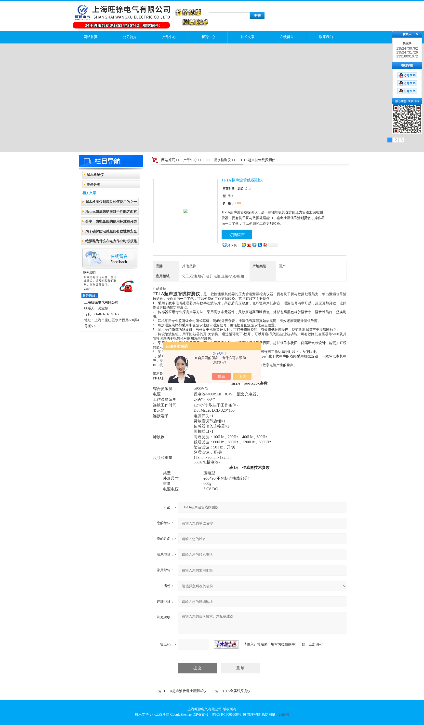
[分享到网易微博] (265, 244)
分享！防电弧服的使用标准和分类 (111, 221)
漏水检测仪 (95, 175)
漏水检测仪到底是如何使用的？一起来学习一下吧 (111, 203)
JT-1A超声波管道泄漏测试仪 (185, 691)
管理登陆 (254, 714)
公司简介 (130, 37)
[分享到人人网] (259, 244)
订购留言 (237, 235)
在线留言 (287, 37)
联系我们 (326, 37)
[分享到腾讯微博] (254, 244)
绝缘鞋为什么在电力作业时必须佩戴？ (111, 242)
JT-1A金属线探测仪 (236, 691)
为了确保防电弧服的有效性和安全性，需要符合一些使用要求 (111, 232)
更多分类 (93, 184)
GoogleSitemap (181, 714)
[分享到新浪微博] (249, 244)
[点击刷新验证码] (226, 644)
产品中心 (169, 37)
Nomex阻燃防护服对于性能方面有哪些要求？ (111, 213)
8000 (237, 203)
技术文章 (247, 37)
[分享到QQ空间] (243, 244)
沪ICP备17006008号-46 (229, 714)
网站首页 (90, 37)
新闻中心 (208, 37)
